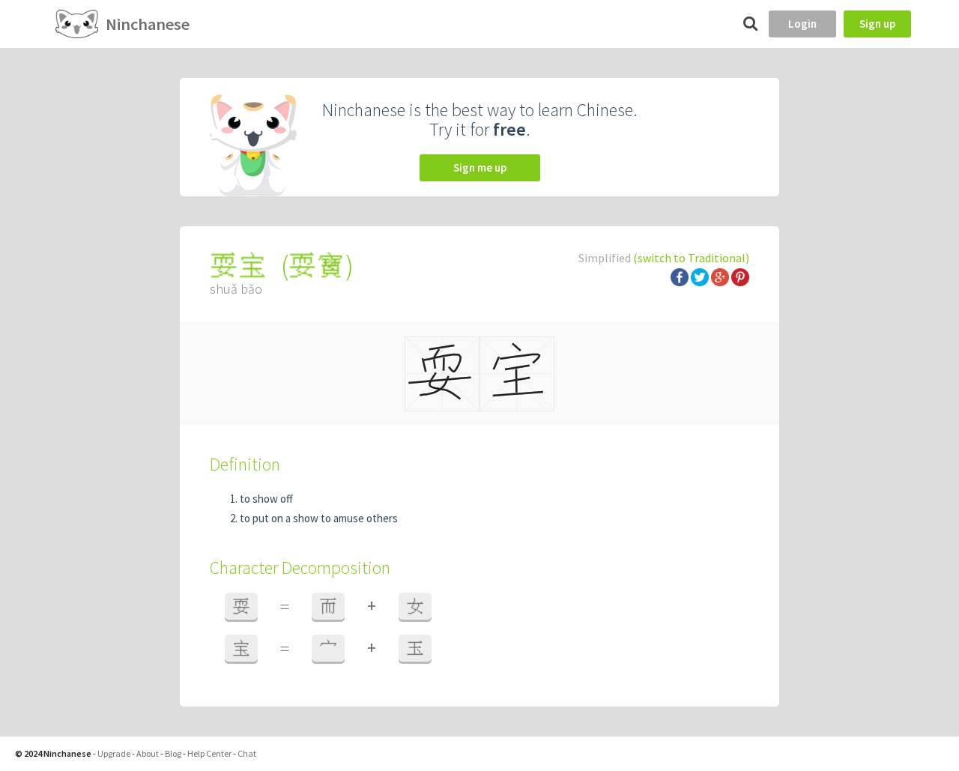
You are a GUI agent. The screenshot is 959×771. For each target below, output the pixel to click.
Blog (173, 753)
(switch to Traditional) (691, 257)
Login (802, 23)
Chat (247, 753)
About (147, 753)
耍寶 (316, 265)
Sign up (877, 23)
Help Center (209, 753)
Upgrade (113, 753)
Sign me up (479, 167)
